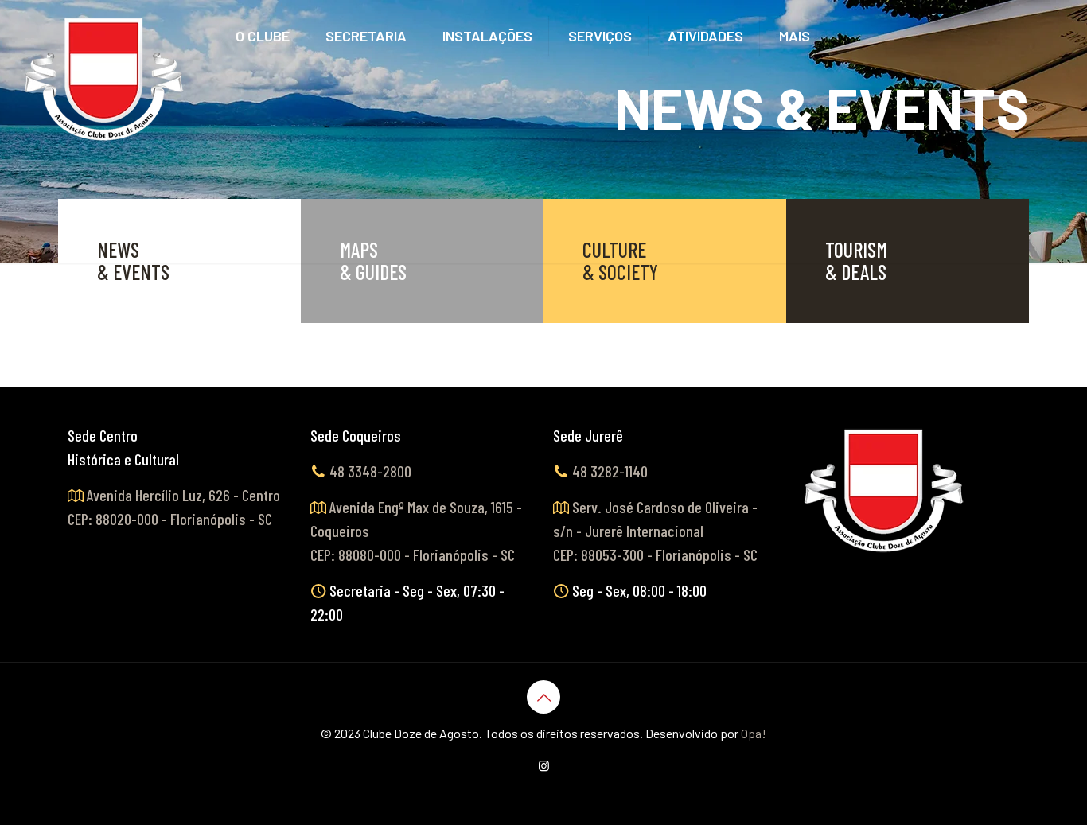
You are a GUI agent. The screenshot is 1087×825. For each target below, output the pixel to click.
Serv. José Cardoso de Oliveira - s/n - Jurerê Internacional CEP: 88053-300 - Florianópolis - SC (655, 530)
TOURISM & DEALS (856, 260)
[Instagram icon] (544, 765)
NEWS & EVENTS (133, 260)
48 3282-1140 (610, 471)
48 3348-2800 (370, 471)
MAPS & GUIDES (373, 260)
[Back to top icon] (543, 697)
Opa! (753, 733)
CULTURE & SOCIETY (620, 260)
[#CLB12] (105, 79)
